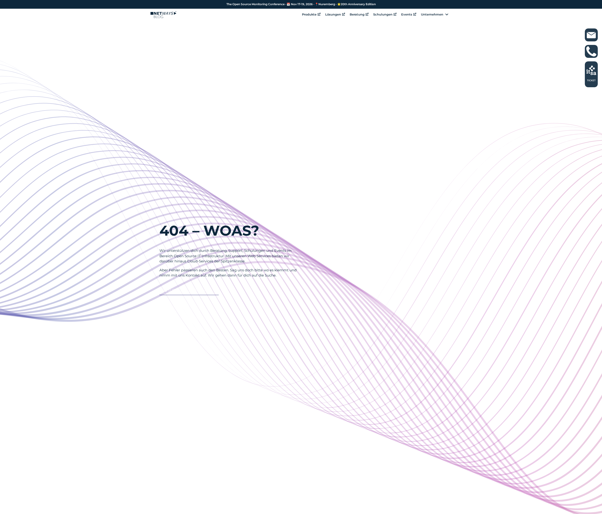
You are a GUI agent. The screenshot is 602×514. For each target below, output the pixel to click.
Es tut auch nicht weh (186, 290)
